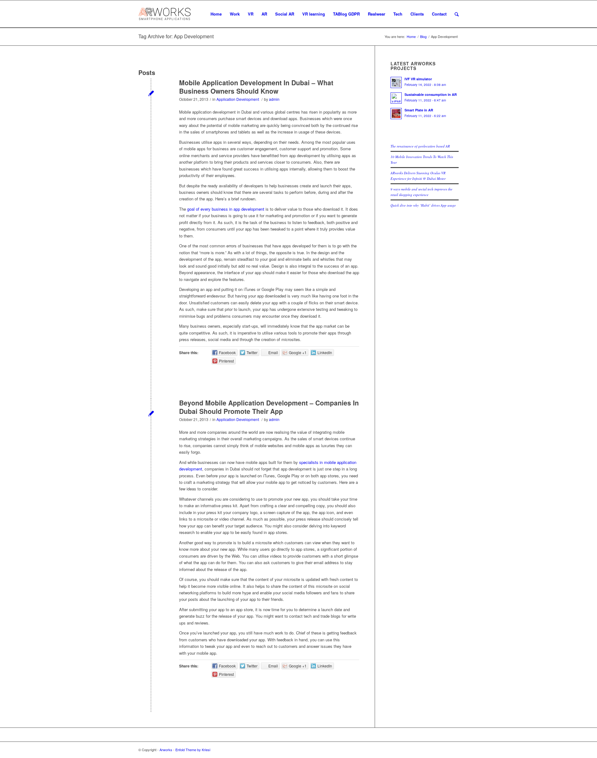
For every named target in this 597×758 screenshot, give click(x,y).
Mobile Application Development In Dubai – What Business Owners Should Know (256, 87)
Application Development (237, 99)
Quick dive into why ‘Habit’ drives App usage (423, 205)
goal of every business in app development (225, 209)
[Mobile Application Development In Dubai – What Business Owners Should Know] (151, 92)
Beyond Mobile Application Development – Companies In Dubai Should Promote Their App (269, 407)
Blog (423, 36)
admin (274, 99)
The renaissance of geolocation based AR (420, 146)
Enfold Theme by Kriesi (192, 749)
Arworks (166, 749)
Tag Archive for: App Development (176, 36)
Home (411, 36)
